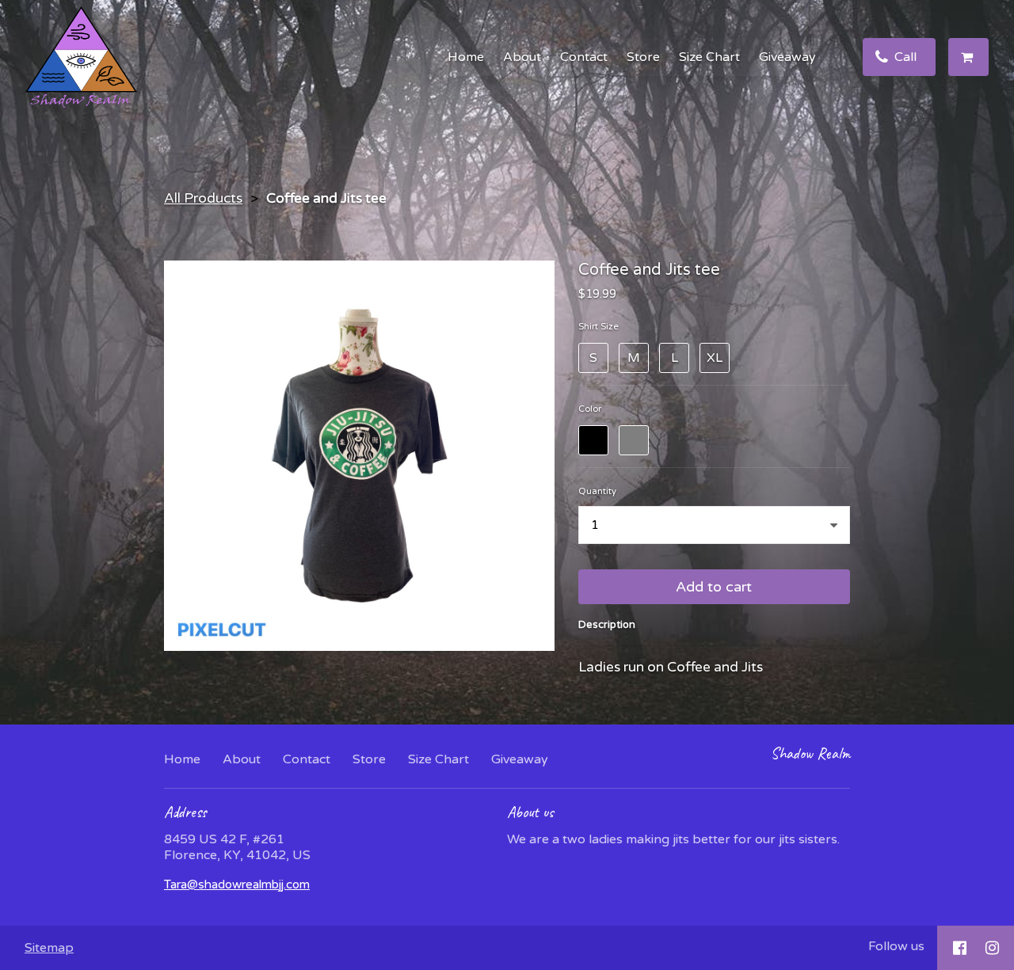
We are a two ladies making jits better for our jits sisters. (673, 839)
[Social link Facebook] (959, 948)
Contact (584, 57)
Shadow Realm (810, 753)
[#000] (593, 440)
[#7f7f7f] (633, 440)
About (522, 57)
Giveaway (787, 57)
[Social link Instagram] (992, 948)
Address (185, 812)
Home (466, 57)
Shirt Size (598, 326)
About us (530, 812)
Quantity (597, 491)
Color (589, 409)
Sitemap (49, 948)
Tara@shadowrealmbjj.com (237, 884)
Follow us (896, 946)
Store (643, 57)
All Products (203, 198)
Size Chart (709, 57)
